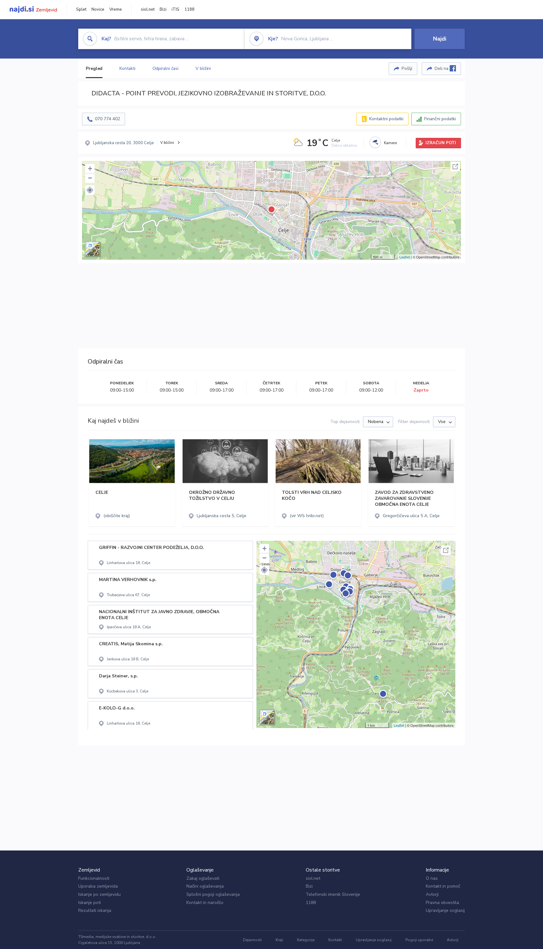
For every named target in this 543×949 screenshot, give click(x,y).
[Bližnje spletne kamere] (375, 142)
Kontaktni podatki (386, 119)
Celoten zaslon (455, 166)
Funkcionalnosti (93, 878)
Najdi (439, 38)
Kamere (390, 142)
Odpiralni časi (165, 68)
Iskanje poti (89, 903)
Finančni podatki (440, 119)
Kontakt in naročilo (204, 903)
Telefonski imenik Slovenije (333, 894)
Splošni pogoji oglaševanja (213, 894)
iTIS (175, 9)
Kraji (279, 939)
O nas (432, 878)
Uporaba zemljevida (98, 886)
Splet (81, 9)
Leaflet (404, 256)
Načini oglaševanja (205, 886)
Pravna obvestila (442, 903)
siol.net (148, 9)
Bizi (163, 9)
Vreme (115, 9)
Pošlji (407, 68)
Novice (97, 9)
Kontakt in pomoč (443, 886)
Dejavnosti (252, 939)
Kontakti (127, 68)
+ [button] (90, 168)
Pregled (94, 68)
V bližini (203, 68)
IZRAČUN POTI (440, 143)
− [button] (90, 178)
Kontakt (335, 939)
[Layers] (93, 249)
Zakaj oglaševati (202, 878)
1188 (189, 9)
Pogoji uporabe (419, 939)
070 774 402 (107, 119)
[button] (90, 190)
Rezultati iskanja (94, 910)
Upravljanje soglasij (445, 910)
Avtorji (432, 894)
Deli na (442, 68)
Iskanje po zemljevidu (99, 894)
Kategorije (306, 939)
